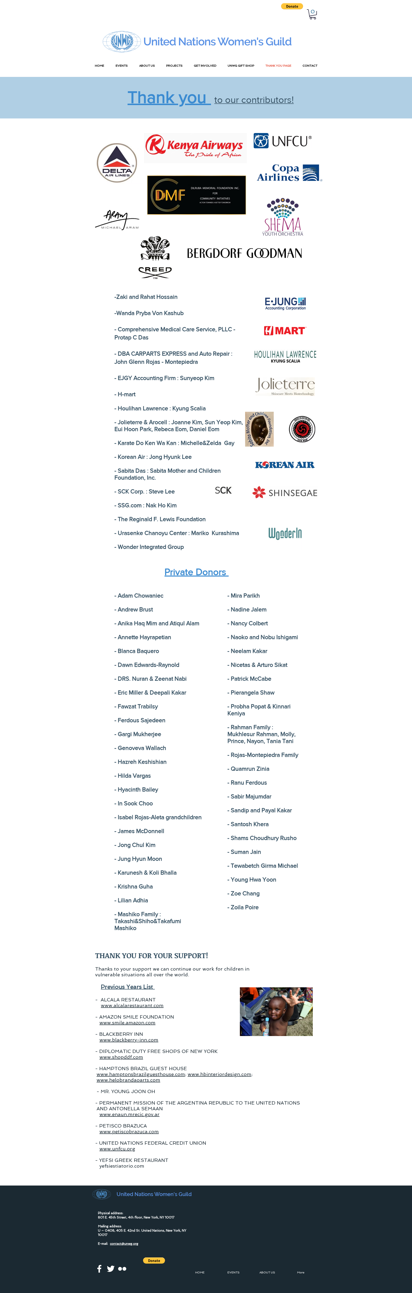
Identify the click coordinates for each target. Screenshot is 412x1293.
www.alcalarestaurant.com (132, 1005)
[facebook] (99, 1269)
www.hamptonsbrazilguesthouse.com (141, 1074)
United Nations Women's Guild (217, 41)
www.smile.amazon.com (127, 1023)
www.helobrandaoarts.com (128, 1080)
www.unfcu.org (117, 1149)
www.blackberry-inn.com (128, 1040)
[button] (292, 6)
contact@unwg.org (124, 1243)
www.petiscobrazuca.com (129, 1131)
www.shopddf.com (121, 1057)
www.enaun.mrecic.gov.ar (129, 1114)
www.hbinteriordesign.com (219, 1074)
